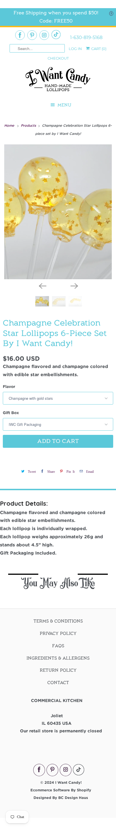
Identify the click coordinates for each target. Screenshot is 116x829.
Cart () (98, 48)
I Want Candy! (68, 782)
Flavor (9, 386)
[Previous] (42, 285)
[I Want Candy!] (58, 82)
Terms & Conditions (58, 621)
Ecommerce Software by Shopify (60, 790)
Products (29, 125)
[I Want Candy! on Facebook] (20, 35)
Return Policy (58, 670)
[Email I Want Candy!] (56, 34)
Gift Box (11, 412)
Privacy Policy (58, 633)
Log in (75, 48)
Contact (58, 682)
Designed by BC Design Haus (61, 798)
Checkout (58, 58)
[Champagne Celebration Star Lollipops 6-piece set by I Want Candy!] (58, 211)
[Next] (74, 285)
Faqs (58, 645)
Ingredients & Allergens (58, 658)
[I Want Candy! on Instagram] (44, 35)
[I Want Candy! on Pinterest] (32, 35)
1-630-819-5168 (86, 37)
